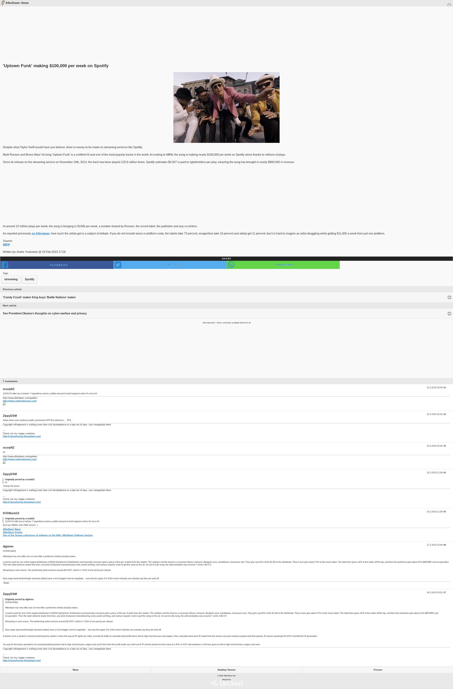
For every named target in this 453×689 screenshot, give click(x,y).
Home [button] (449, 5)
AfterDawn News (12, 529)
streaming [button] (11, 279)
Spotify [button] (29, 279)
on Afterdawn (41, 233)
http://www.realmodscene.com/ (20, 401)
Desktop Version (227, 670)
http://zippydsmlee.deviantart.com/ (22, 436)
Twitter (172, 264)
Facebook (59, 264)
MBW (6, 244)
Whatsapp (285, 264)
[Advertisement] (225, 29)
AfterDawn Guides (12, 532)
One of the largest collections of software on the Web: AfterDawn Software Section (48, 535)
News (76, 670)
